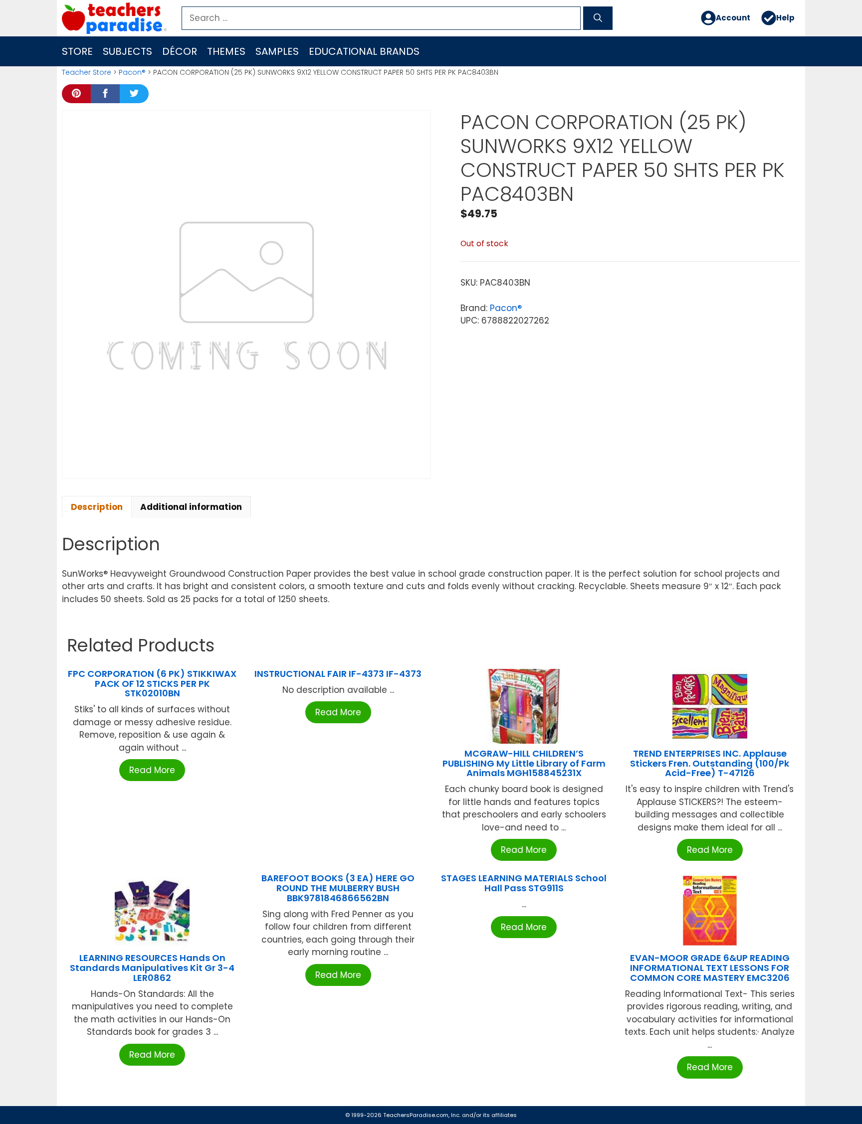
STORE (77, 51)
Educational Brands (364, 51)
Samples (277, 51)
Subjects (127, 51)
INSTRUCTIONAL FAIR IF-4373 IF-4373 (338, 673)
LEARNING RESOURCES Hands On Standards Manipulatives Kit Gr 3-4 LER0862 (152, 968)
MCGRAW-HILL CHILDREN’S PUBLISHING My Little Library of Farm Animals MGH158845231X (524, 763)
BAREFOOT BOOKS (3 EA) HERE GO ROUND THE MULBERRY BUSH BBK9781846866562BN (338, 888)
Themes (226, 51)
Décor (179, 51)
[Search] (598, 18)
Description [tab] (97, 507)
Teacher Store (86, 72)
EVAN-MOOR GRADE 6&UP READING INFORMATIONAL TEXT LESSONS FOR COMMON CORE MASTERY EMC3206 (710, 968)
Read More (152, 770)
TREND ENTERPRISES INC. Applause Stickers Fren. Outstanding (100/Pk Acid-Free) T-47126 (709, 763)
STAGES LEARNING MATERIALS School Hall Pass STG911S (524, 883)
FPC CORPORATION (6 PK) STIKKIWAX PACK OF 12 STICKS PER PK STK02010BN (152, 683)
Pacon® (132, 72)
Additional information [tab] (191, 507)
